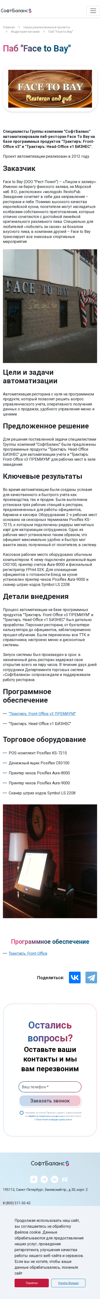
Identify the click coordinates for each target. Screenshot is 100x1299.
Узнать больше (68, 1283)
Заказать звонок (50, 1101)
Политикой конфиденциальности (54, 1119)
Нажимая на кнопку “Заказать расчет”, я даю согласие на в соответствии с (53, 1116)
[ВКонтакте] (75, 977)
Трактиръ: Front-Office (28, 953)
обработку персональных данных (46, 1116)
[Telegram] (91, 977)
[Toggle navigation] (93, 11)
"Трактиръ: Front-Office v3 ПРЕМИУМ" (42, 713)
